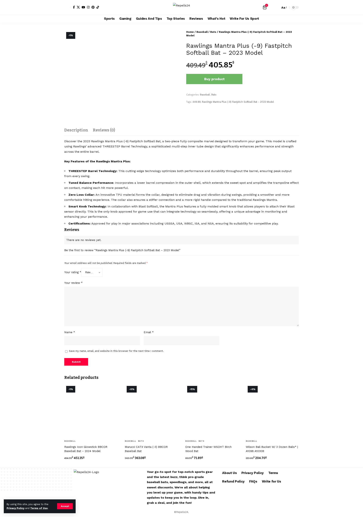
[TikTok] (97, 7)
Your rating (72, 272)
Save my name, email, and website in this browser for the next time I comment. (116, 351)
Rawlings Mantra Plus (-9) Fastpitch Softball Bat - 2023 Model (238, 101)
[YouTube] (83, 7)
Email (149, 332)
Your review (73, 283)
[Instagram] (88, 7)
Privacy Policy (15, 508)
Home (190, 32)
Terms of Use (39, 508)
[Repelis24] (181, 7)
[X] (78, 7)
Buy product (214, 79)
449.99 (196, 101)
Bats (213, 32)
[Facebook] (74, 7)
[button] (65, 506)
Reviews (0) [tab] (104, 130)
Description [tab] (76, 130)
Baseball (202, 32)
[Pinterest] (93, 7)
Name (69, 332)
